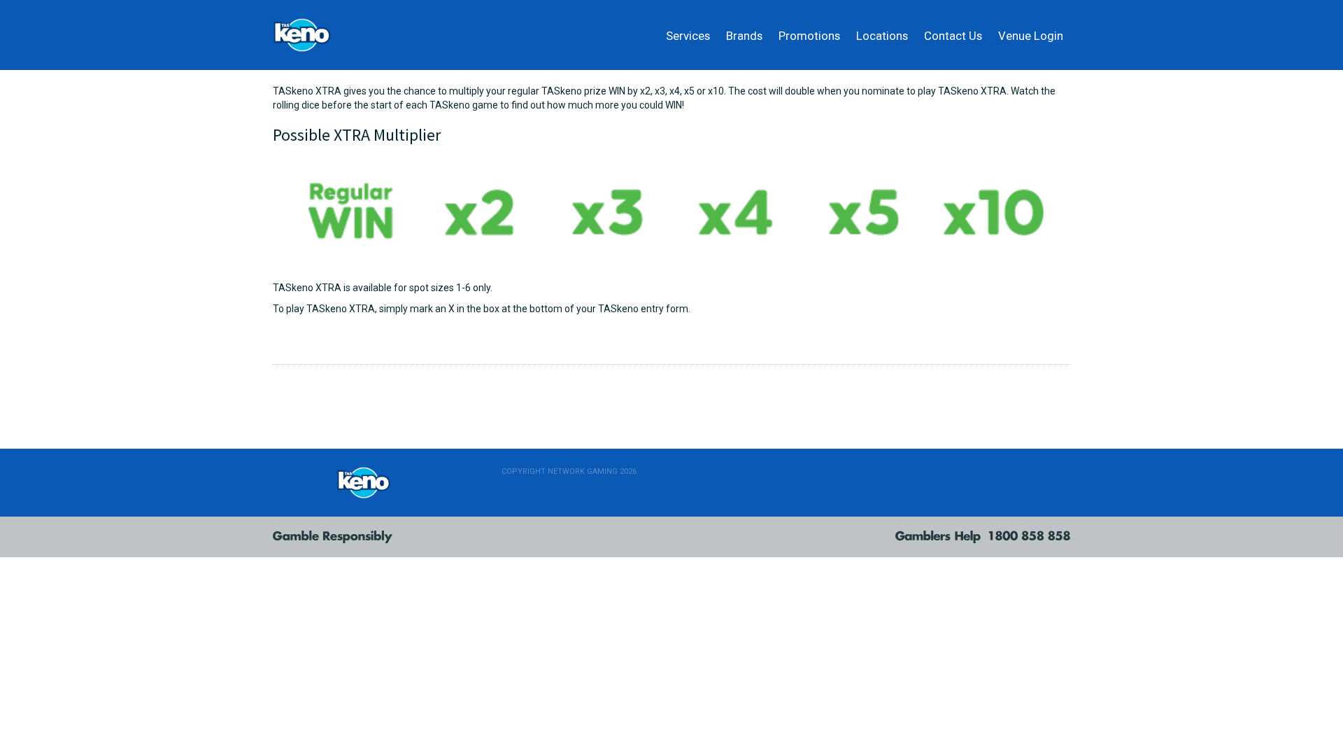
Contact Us (953, 36)
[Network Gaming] (303, 34)
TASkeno (1031, 385)
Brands (744, 36)
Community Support (311, 392)
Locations (882, 36)
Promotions (809, 36)
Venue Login (1030, 36)
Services (688, 36)
